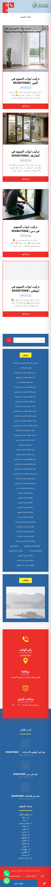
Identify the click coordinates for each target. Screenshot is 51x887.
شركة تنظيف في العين (25, 445)
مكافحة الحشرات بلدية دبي (25, 517)
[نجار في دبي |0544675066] (25, 765)
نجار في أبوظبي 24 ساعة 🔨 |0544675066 (25, 752)
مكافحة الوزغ (14, 546)
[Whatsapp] (6, 880)
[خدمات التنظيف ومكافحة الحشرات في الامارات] (40, 5)
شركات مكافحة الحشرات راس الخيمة (25, 411)
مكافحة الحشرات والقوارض (32, 546)
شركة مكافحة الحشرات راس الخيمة (25, 459)
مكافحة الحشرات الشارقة (25, 493)
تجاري (24, 829)
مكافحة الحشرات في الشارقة (25, 531)
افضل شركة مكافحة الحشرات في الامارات (25, 363)
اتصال (24, 843)
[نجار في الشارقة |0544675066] (25, 787)
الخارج (24, 840)
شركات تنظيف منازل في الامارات (25, 406)
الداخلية (24, 837)
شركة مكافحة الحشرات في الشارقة (25, 469)
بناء (24, 820)
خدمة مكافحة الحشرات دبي (25, 382)
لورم (24, 846)
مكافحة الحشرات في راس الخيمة (25, 541)
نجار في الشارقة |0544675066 (25, 795)
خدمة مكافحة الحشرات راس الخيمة (25, 387)
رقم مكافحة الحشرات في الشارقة (25, 401)
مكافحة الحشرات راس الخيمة (25, 527)
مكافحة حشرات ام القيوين (25, 555)
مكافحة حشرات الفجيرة (16, 551)
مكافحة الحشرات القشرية (25, 503)
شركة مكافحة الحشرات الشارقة (25, 454)
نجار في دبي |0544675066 (25, 774)
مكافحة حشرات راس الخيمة (25, 560)
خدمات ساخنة (24, 858)
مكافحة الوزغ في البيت (35, 551)
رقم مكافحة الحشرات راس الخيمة (25, 397)
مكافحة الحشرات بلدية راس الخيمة (25, 522)
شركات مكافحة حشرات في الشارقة (25, 435)
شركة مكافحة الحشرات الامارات (25, 450)
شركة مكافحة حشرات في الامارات (25, 478)
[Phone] (6, 873)
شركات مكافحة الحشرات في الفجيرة (25, 421)
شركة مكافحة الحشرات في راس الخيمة (25, 474)
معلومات (24, 849)
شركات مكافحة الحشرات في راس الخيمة (25, 425)
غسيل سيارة (24, 823)
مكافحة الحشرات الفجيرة (25, 498)
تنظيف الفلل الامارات (25, 368)
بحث (9, 340)
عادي (24, 832)
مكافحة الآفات (24, 814)
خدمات (24, 834)
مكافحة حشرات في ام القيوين (25, 565)
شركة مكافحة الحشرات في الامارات (25, 464)
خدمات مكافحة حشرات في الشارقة (25, 373)
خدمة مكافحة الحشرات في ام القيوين (25, 392)
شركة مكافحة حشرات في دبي (25, 488)
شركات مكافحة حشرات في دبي (25, 440)
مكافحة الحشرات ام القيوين (25, 512)
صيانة (24, 826)
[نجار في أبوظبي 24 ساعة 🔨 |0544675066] (25, 743)
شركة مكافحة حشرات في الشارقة (25, 483)
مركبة (24, 817)
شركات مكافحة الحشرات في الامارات (25, 416)
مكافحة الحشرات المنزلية (25, 507)
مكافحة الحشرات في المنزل (25, 536)
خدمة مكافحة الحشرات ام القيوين (25, 377)
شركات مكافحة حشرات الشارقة (25, 430)
